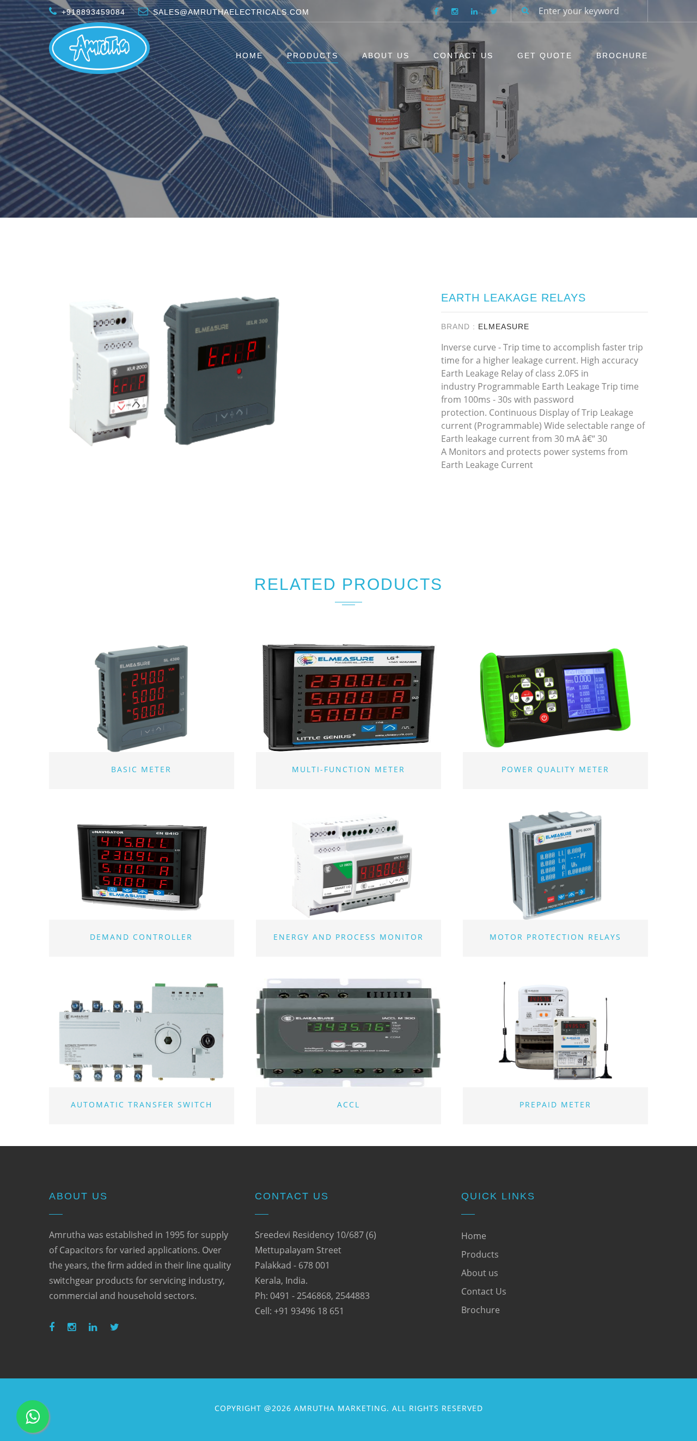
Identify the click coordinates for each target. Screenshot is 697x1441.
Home (249, 55)
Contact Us (463, 55)
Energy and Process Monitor (348, 937)
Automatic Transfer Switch (141, 1104)
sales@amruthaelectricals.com (231, 12)
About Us (385, 55)
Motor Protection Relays (555, 937)
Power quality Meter (555, 769)
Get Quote (544, 55)
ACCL (348, 1104)
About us (479, 1273)
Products (312, 55)
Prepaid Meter (555, 1104)
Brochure (622, 55)
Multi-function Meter (348, 769)
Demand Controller (141, 937)
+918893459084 (93, 12)
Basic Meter (141, 769)
